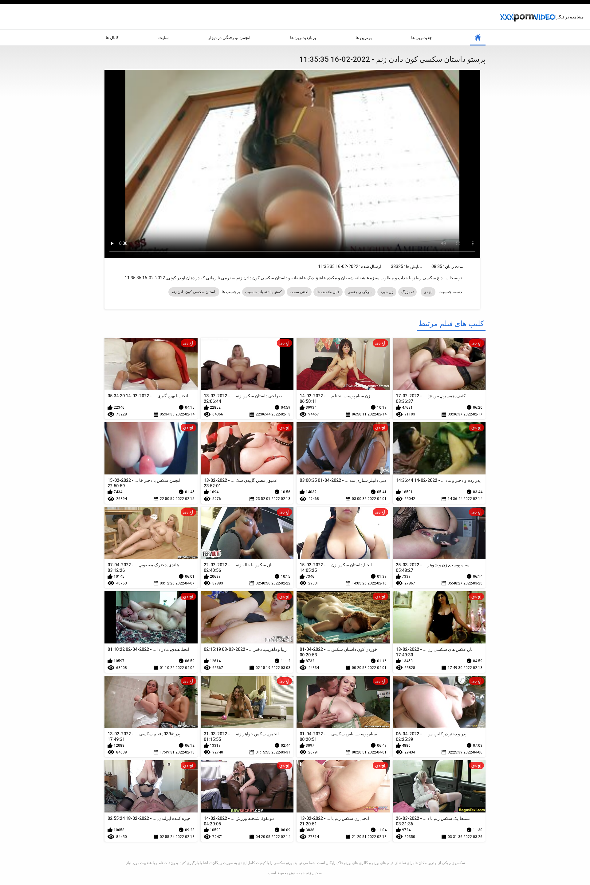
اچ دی (428, 292)
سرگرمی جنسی (360, 292)
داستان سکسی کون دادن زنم (193, 292)
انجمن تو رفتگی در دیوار (229, 37)
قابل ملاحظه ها (328, 292)
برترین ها (364, 37)
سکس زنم (314, 873)
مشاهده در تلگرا (569, 16)
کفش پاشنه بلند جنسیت (263, 292)
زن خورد (386, 292)
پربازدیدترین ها (303, 37)
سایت (163, 37)
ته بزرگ (407, 292)
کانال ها (112, 37)
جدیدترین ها (421, 37)
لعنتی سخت (299, 292)
